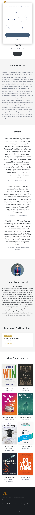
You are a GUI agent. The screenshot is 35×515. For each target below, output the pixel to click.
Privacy (23, 504)
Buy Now (17, 54)
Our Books (10, 504)
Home (3, 504)
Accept (17, 35)
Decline (17, 39)
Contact (17, 504)
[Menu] (32, 2)
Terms (28, 504)
